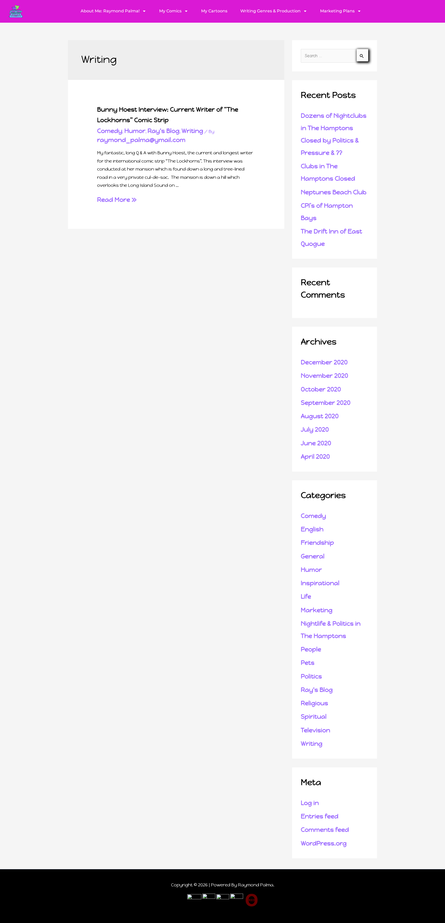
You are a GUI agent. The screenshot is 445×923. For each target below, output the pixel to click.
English (312, 529)
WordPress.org (324, 843)
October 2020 (321, 389)
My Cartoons (214, 11)
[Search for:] (334, 55)
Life (306, 596)
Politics (311, 676)
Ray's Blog (163, 131)
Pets (307, 663)
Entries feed (319, 816)
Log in (310, 803)
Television (315, 730)
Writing (192, 131)
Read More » (116, 200)
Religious (314, 703)
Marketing (316, 610)
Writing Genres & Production (270, 11)
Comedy (109, 131)
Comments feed (325, 830)
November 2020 (324, 376)
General (312, 556)
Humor (135, 131)
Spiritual (314, 716)
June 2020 (316, 443)
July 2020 (315, 429)
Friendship (317, 543)
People (311, 649)
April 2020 (315, 456)
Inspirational (320, 583)
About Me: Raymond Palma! (110, 11)
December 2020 (324, 362)
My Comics (170, 11)
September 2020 (325, 403)
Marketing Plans (337, 11)
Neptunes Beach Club (333, 192)
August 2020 (320, 416)
